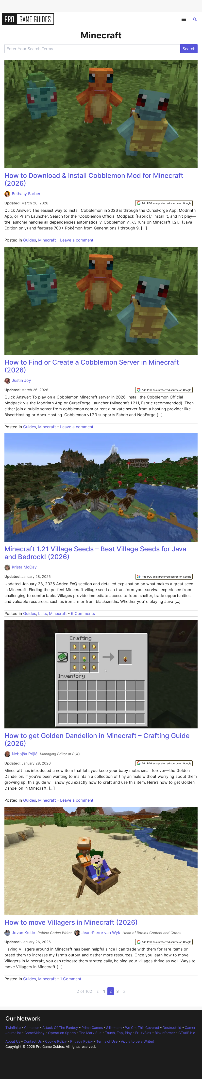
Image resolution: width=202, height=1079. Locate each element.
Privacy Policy (81, 1041)
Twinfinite (13, 1027)
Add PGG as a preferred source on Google (166, 203)
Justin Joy (21, 380)
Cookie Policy (56, 1041)
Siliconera (114, 1027)
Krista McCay (24, 567)
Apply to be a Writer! (137, 1041)
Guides (29, 240)
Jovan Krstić (23, 932)
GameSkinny (34, 1033)
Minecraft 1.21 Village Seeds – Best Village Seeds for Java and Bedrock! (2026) (95, 553)
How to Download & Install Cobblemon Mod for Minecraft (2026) (93, 179)
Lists (42, 613)
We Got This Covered (142, 1027)
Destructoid (172, 1027)
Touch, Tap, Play (118, 1033)
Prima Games (92, 1027)
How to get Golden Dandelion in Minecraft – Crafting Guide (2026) (97, 740)
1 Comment (70, 978)
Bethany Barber (26, 193)
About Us (12, 1041)
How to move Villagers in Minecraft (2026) (71, 922)
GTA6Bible (186, 1033)
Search (189, 48)
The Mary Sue (90, 1033)
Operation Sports (62, 1033)
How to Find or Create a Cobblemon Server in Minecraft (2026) (91, 366)
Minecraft (47, 240)
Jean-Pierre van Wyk (101, 932)
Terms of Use (107, 1041)
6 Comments (83, 613)
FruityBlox (143, 1033)
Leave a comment (76, 240)
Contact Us (33, 1041)
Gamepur (31, 1027)
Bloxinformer (165, 1033)
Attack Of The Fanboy (60, 1027)
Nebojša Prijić (24, 753)
